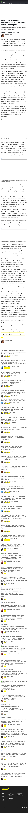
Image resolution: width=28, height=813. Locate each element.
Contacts (19, 794)
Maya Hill (6, 385)
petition (20, 50)
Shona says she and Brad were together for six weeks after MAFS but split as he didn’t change (14, 733)
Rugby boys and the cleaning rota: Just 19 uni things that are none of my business (13, 697)
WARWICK (6, 356)
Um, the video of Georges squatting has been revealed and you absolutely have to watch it (13, 661)
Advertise (10, 793)
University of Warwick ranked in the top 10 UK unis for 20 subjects (13, 536)
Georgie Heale (7, 412)
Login (9, 800)
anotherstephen (8, 548)
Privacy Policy (11, 794)
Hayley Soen (7, 583)
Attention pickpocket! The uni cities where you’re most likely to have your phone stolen (14, 673)
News (11, 34)
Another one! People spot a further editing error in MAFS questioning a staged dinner (12, 638)
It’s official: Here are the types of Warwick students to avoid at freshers (14, 468)
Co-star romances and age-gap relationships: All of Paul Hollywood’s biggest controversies (12, 558)
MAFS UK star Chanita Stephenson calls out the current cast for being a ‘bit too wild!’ (13, 755)
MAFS (12, 583)
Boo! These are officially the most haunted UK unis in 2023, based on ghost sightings (12, 569)
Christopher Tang (8, 355)
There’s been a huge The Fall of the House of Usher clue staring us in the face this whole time (13, 616)
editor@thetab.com (18, 807)
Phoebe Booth (7, 422)
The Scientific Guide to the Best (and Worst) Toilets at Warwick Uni (13, 527)
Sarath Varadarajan (9, 366)
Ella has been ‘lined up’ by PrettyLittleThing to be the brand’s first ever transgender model (13, 594)
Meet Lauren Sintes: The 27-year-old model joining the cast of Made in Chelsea (13, 686)
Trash (18, 609)
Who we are (19, 793)
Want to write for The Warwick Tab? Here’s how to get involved (13, 399)
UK (5, 550)
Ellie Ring (6, 664)
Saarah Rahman (8, 451)
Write (17, 3)
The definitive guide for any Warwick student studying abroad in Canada (11, 448)
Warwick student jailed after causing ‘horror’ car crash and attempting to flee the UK (13, 392)
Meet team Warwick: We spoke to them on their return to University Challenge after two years (13, 363)
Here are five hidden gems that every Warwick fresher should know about (12, 488)
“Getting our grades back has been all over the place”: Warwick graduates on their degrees (14, 517)
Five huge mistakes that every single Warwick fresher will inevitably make (12, 409)
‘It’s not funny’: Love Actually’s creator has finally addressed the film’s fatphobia (13, 650)
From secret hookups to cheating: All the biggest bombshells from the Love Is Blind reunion (12, 709)
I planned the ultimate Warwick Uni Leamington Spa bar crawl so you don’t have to (13, 352)
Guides (16, 355)
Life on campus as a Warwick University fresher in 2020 (11, 507)
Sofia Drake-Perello (9, 471)
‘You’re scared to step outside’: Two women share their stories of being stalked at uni (14, 628)
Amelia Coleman (8, 375)
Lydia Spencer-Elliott (9, 561)
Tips (21, 3)
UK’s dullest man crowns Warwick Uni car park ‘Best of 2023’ (14, 372)
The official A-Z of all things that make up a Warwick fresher (14, 428)
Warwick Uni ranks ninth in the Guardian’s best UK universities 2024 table (13, 478)
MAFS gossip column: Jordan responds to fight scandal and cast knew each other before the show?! (14, 579)
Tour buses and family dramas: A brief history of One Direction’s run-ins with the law (13, 606)
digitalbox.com (6, 807)
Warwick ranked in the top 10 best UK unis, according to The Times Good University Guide (14, 458)
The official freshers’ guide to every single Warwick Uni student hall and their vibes (13, 419)
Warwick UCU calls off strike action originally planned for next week (12, 438)
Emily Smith (7, 571)
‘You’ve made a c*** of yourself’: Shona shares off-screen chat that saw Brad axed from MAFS (13, 743)
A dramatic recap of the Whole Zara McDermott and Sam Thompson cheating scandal (12, 545)
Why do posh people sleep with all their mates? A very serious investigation (14, 721)
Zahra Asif (7, 34)
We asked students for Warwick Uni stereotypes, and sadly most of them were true (13, 498)
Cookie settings (20, 795)
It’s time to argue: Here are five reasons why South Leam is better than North (13, 382)
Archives (10, 795)
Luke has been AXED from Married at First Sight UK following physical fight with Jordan (13, 775)
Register (10, 799)
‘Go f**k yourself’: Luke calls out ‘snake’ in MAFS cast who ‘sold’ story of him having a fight (13, 765)
